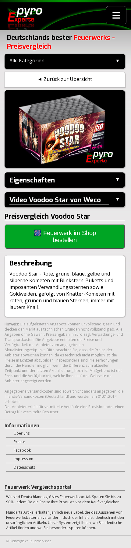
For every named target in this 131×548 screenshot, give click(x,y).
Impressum (23, 458)
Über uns (22, 433)
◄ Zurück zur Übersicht (64, 79)
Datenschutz (24, 467)
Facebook (22, 450)
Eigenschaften (32, 180)
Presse (19, 441)
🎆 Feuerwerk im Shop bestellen (65, 236)
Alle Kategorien (26, 60)
